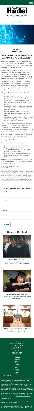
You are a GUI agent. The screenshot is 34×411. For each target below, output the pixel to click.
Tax (17, 366)
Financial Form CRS (7, 375)
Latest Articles (17, 371)
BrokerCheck (28, 377)
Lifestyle (17, 369)
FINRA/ (13, 402)
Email (5, 201)
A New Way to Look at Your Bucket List (17, 329)
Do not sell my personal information (23, 396)
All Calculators (17, 374)
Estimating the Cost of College (17, 294)
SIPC (16, 402)
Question (5, 210)
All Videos (17, 372)
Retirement (17, 359)
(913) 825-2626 (18, 22)
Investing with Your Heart (17, 259)
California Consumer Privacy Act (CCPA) (10, 394)
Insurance (17, 364)
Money (17, 367)
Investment (17, 361)
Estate (17, 363)
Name (5, 191)
